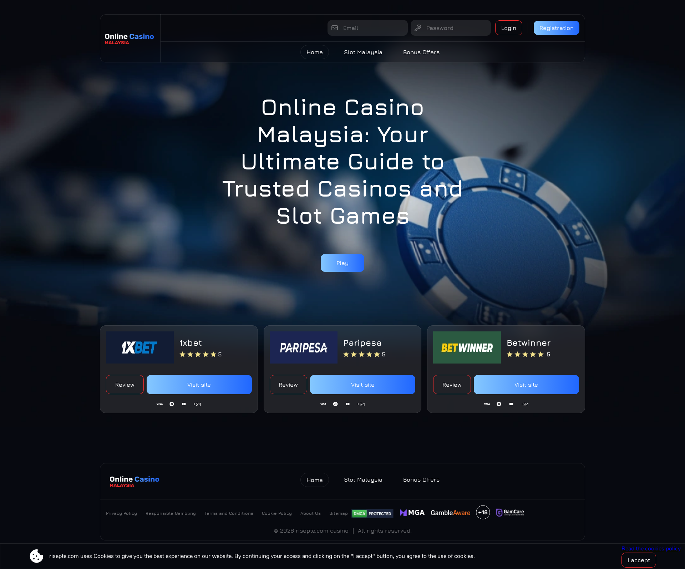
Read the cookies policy (651, 549)
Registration (556, 28)
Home (314, 52)
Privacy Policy (121, 513)
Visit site (199, 384)
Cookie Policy (277, 513)
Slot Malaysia (363, 52)
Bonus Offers (421, 52)
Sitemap (338, 513)
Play (342, 263)
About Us (310, 513)
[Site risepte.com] (130, 38)
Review (125, 384)
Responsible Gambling (171, 513)
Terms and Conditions (228, 513)
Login (508, 28)
